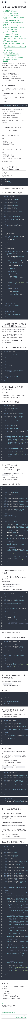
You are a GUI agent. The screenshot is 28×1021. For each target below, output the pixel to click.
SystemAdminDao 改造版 (10, 29)
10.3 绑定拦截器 (8, 50)
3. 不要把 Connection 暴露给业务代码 (13, 57)
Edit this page (6, 1003)
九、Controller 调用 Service (10, 41)
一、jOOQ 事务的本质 (8, 10)
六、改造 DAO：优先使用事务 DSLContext (13, 27)
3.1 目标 (6, 19)
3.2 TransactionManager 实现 (11, 20)
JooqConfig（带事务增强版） (11, 34)
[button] (2, 2)
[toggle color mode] (22, 2)
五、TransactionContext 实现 (10, 26)
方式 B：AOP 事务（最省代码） (12, 15)
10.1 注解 (6, 45)
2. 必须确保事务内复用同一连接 (12, 55)
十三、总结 (5, 61)
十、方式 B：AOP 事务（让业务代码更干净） (14, 43)
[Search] (25, 2)
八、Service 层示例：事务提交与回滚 (12, 36)
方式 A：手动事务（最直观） (11, 13)
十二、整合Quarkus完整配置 (10, 59)
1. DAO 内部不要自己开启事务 (11, 54)
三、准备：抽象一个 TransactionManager (13, 17)
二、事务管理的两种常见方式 (10, 12)
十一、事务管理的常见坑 (9, 52)
